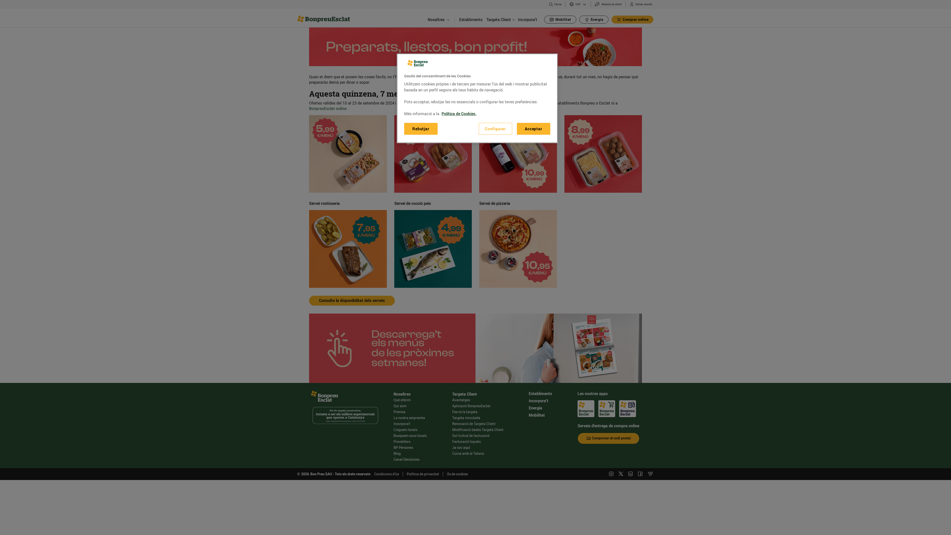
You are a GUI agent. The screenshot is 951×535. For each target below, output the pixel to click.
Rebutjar (420, 129)
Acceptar (533, 129)
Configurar (495, 129)
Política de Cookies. (459, 113)
